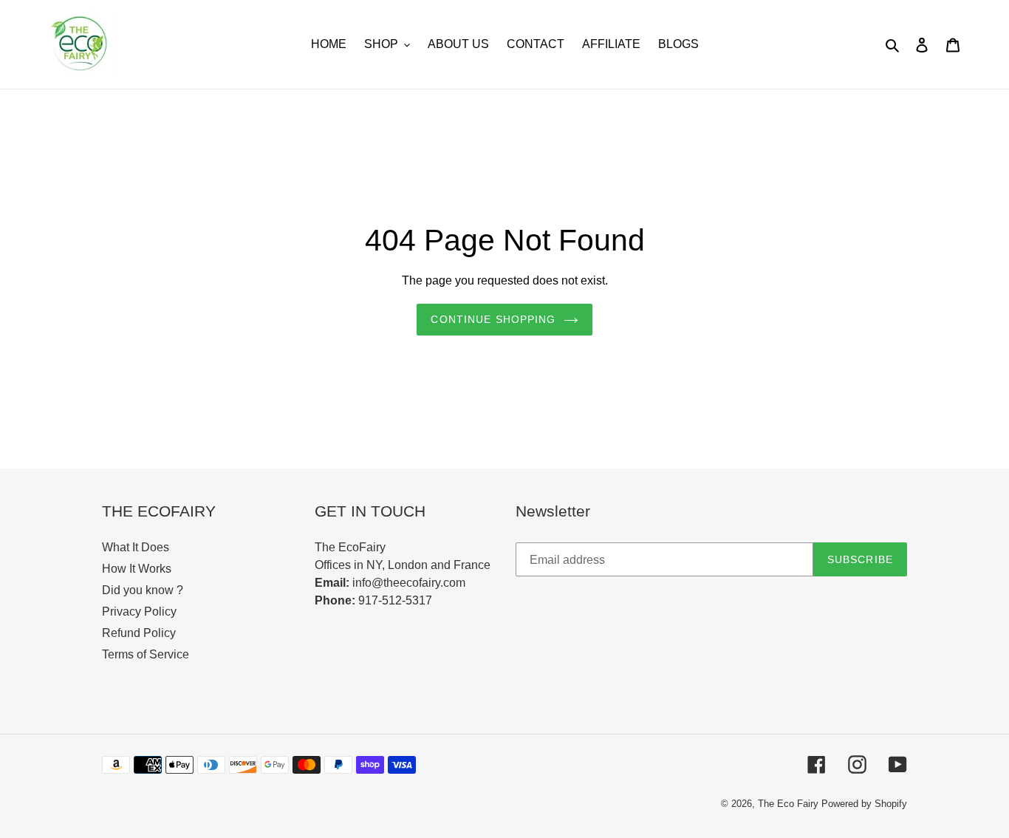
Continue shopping (493, 319)
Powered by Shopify (864, 803)
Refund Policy (139, 633)
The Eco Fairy (788, 803)
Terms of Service (145, 654)
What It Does (135, 547)
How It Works (136, 568)
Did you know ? (142, 590)
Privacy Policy (139, 611)
